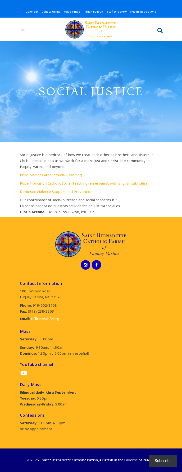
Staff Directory (117, 11)
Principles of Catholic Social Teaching (51, 174)
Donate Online (51, 11)
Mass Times (72, 11)
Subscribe (163, 461)
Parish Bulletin (93, 11)
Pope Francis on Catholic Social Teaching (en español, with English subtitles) (83, 183)
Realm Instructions (143, 11)
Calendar (32, 11)
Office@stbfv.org (45, 318)
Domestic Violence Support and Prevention (56, 191)
